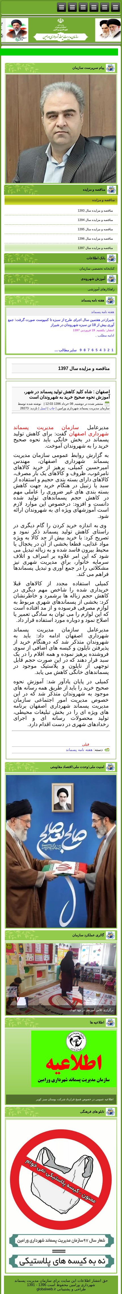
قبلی (85, 744)
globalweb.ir (46, 1289)
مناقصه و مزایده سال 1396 (95, 238)
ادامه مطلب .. (104, 335)
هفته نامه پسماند (102, 312)
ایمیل (43, 408)
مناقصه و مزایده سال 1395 (95, 229)
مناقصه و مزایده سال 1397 (95, 248)
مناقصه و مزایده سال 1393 (95, 210)
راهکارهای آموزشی (101, 289)
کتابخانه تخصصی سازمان (97, 269)
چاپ (52, 408)
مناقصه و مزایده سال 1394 (95, 220)
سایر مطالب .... (65, 350)
